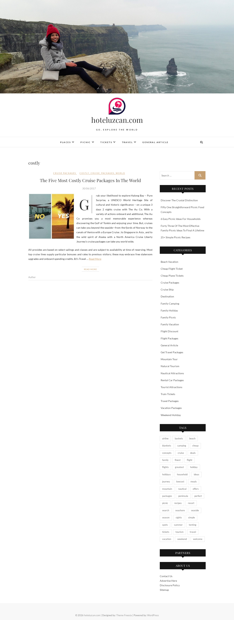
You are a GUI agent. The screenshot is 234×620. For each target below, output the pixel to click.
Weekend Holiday (171, 415)
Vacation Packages (171, 407)
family (165, 460)
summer (178, 524)
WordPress (153, 615)
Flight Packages (169, 338)
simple (191, 517)
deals (193, 452)
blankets (166, 445)
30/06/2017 (89, 188)
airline (165, 438)
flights (165, 467)
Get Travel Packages (172, 352)
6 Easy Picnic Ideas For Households (181, 218)
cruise (95, 173)
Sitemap (164, 589)
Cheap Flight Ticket (172, 268)
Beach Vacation (169, 261)
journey (166, 481)
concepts (166, 452)
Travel (127, 142)
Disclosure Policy (170, 585)
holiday (194, 467)
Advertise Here (168, 580)
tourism (180, 531)
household (182, 474)
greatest (179, 467)
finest (178, 460)
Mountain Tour (169, 359)
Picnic (85, 142)
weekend (182, 539)
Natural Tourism (170, 366)
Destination (167, 296)
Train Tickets (168, 394)
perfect (198, 495)
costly (84, 173)
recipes (178, 503)
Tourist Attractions (171, 387)
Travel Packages (170, 401)
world (120, 173)
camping (181, 445)
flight (189, 460)
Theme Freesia (124, 615)
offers (196, 488)
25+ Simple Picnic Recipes (175, 237)
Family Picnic (168, 317)
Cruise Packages (64, 173)
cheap (195, 445)
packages (107, 173)
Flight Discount (169, 331)
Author (32, 277)
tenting (192, 524)
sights (179, 517)
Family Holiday (169, 310)
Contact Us (166, 576)
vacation (166, 539)
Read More (95, 258)
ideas (196, 474)
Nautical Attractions (172, 373)
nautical (182, 488)
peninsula (183, 495)
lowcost (180, 481)
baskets (179, 438)
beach (192, 438)
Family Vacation (170, 324)
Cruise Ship (167, 289)
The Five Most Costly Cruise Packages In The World (90, 180)
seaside (195, 510)
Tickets (106, 142)
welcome (197, 539)
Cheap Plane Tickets (172, 275)
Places (65, 142)
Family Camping (170, 303)
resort (191, 503)
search (165, 510)
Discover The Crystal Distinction (179, 200)
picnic (165, 503)
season (165, 517)
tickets (165, 531)
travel (193, 531)
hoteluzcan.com (117, 119)
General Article (155, 142)
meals (193, 481)
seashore (180, 510)
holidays (166, 474)
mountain (167, 488)
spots (165, 524)
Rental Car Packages (172, 380)
